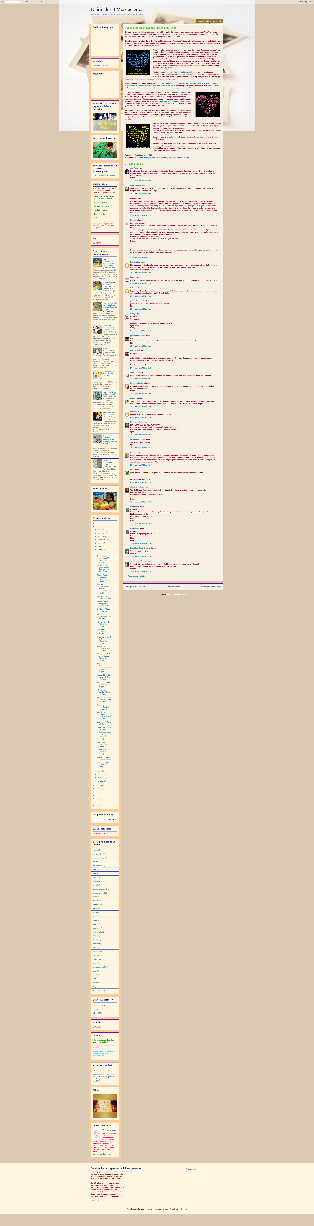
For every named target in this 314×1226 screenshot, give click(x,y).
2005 (98, 802)
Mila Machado (135, 422)
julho (100, 546)
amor (141, 157)
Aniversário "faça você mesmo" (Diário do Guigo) (109, 284)
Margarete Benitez (137, 383)
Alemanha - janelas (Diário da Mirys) (103, 692)
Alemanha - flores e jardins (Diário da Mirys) (104, 699)
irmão (95, 920)
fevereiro (101, 778)
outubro (101, 536)
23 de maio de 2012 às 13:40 (140, 273)
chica (132, 470)
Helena (186, 157)
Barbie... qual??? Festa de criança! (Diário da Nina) (110, 351)
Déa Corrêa (134, 262)
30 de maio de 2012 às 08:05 (140, 502)
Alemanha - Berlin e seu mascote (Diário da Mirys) (104, 657)
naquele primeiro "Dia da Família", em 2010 (177, 72)
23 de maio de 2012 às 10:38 (140, 181)
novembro (102, 533)
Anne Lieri (134, 372)
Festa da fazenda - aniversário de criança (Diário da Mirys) (110, 306)
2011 (98, 785)
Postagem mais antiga (211, 587)
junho (100, 550)
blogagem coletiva (180, 92)
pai (94, 948)
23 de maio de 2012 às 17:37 (140, 296)
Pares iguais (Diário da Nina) (104, 597)
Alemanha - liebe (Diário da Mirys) (103, 624)
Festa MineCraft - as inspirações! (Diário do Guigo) (110, 394)
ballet (95, 877)
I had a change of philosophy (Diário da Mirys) (104, 640)
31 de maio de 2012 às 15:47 (140, 571)
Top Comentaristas (100, 175)
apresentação (98, 866)
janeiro (100, 781)
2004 (98, 805)
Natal (95, 850)
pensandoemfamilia (137, 301)
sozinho (96, 975)
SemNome (112, 175)
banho (95, 881)
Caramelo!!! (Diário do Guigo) (102, 744)
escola (95, 901)
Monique (133, 220)
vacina (95, 983)
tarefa (95, 979)
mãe (94, 924)
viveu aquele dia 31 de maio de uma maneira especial (170, 101)
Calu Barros (134, 507)
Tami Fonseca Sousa (138, 561)
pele (94, 963)
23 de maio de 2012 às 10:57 (140, 194)
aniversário (97, 862)
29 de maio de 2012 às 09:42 (140, 482)
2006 (98, 799)
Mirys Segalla (110, 1130)
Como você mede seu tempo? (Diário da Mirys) (104, 736)
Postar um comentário (136, 576)
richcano (165, 1209)
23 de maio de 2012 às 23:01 (140, 346)
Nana (132, 277)
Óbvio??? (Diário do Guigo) (103, 610)
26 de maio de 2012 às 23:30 (140, 417)
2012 (136, 157)
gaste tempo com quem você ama (176, 88)
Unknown (133, 288)
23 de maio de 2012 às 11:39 (140, 257)
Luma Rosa (134, 398)
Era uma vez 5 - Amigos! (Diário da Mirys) (109, 373)
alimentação (97, 854)
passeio (96, 959)
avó (94, 869)
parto (95, 955)
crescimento (97, 893)
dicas (95, 897)
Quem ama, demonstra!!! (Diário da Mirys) (103, 559)
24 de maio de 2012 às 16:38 (140, 379)
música (95, 928)
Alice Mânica (135, 185)
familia (180, 157)
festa (95, 909)
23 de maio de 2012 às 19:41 (140, 331)
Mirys (95, 1013)
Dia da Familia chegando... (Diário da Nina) (104, 604)
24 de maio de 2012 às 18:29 (140, 394)
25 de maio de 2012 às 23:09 (140, 407)
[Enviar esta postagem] (150, 155)
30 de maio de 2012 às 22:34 (140, 556)
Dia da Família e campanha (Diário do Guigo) (103, 578)
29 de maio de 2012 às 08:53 (140, 465)
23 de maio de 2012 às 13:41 (140, 283)
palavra (96, 951)
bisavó (95, 885)
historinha (96, 916)
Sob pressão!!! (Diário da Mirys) (102, 631)
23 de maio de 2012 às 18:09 (140, 309)
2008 (98, 795)
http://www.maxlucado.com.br (104, 1071)
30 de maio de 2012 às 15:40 (140, 543)
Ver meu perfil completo (102, 1154)
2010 (98, 789)
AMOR (203, 124)
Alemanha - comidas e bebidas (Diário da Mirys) (104, 715)
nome (95, 936)
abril (99, 771)
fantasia (96, 905)
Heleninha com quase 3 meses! (104, 758)
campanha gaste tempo (167, 157)
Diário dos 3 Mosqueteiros (117, 9)
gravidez (96, 912)
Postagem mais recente (136, 587)
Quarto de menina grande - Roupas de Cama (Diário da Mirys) (110, 329)
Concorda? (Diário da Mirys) (104, 728)
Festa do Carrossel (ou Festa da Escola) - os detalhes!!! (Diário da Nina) (109, 263)
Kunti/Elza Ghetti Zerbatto (140, 548)
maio (100, 553)
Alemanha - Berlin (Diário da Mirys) (104, 684)
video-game (97, 990)
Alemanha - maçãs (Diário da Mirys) (103, 648)
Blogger (184, 1209)
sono (95, 971)
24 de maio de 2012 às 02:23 (140, 368)
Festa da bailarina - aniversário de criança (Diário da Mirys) (110, 440)
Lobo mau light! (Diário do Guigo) (103, 765)
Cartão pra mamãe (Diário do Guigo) (104, 707)
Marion (133, 452)
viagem (95, 987)
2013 (98, 523)
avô (94, 873)
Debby (132, 314)
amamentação (98, 858)
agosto (100, 543)
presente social (99, 967)
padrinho (96, 944)
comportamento (99, 889)
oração (95, 940)
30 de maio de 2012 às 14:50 (140, 524)
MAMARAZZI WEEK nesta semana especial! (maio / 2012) (104, 589)
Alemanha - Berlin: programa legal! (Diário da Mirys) (104, 667)
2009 (98, 792)
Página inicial (173, 587)
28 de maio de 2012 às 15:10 (140, 435)
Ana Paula (134, 168)
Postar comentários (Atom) (176, 595)
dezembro (102, 530)
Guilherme (97, 1005)
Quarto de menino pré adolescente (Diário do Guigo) (109, 463)
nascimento (97, 932)
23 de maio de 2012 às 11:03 (140, 215)
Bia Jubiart (134, 351)
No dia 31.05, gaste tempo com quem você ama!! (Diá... (104, 569)
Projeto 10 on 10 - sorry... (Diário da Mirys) (104, 677)
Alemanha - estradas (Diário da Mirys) (104, 616)
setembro (101, 540)
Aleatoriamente (136, 487)
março (100, 774)
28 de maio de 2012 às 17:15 (140, 447)
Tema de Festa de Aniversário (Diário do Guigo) (109, 415)
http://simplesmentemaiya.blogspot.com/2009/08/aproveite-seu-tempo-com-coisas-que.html (105, 1078)
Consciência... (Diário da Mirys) (102, 752)
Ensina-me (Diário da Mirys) (104, 723)
